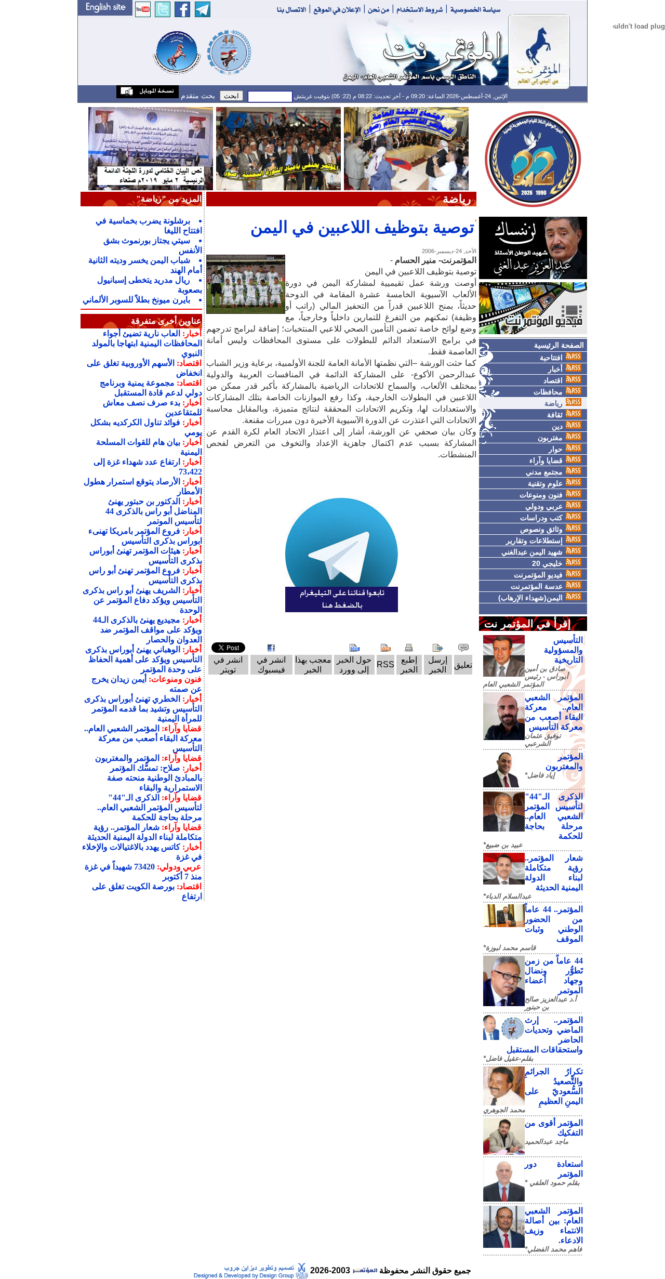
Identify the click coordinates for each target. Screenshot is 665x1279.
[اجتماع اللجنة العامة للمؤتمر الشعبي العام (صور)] (406, 147)
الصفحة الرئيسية (559, 345)
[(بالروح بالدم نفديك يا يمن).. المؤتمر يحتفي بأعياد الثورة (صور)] (278, 147)
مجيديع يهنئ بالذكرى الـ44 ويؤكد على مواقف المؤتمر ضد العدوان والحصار (147, 629)
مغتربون (550, 437)
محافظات (548, 392)
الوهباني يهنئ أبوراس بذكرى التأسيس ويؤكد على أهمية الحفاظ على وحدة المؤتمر (143, 659)
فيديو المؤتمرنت (538, 575)
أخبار (555, 369)
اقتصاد (553, 380)
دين (557, 426)
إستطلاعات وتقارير (534, 540)
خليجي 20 (547, 563)
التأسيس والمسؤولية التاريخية (563, 650)
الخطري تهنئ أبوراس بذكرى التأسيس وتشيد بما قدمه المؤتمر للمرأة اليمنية (143, 708)
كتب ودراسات (541, 517)
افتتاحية (551, 357)
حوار (556, 449)
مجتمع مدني (544, 472)
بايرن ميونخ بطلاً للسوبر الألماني (136, 299)
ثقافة (555, 415)
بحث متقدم (197, 95)
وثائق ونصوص (541, 529)
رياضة (553, 403)
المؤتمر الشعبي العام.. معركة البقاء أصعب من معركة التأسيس (143, 738)
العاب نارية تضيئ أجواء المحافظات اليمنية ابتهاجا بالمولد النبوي (147, 343)
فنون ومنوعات (541, 495)
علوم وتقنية (545, 483)
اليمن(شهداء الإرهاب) (530, 598)
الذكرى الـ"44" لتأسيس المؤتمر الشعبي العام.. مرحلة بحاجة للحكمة (554, 816)
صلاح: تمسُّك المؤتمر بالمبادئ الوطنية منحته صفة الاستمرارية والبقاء (154, 777)
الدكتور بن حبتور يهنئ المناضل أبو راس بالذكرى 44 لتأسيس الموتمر (153, 511)
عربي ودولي (544, 506)
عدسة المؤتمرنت (537, 586)
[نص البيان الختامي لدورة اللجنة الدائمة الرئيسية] (151, 147)
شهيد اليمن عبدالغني (532, 552)
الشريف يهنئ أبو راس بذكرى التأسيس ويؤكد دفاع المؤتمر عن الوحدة (142, 600)
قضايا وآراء (546, 460)
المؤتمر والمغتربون (127, 758)
